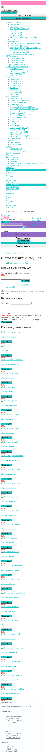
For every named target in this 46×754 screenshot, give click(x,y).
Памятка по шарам (13, 720)
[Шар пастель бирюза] (10, 579)
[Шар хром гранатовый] (11, 401)
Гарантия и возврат (13, 718)
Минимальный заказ (14, 716)
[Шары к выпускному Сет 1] (17, 263)
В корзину (25, 281)
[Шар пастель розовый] (10, 469)
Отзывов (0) (10, 287)
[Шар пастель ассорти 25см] (12, 689)
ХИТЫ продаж (12, 736)
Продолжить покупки (9, 10)
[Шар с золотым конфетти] (12, 360)
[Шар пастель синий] (10, 552)
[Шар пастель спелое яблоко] (13, 593)
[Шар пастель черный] (10, 524)
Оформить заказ (23, 240)
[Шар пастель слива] (9, 620)
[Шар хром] (6, 346)
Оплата (9, 203)
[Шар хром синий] (9, 387)
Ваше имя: (5, 303)
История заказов (12, 189)
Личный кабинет (12, 187)
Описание (25, 285)
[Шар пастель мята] (9, 538)
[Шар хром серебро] (9, 428)
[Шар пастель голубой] (10, 483)
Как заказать (11, 205)
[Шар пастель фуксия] (10, 607)
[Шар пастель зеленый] (10, 634)
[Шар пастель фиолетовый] (12, 565)
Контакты (10, 207)
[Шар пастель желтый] (10, 662)
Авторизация (37, 224)
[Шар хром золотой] (9, 414)
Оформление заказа (9, 13)
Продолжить (6, 322)
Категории (5, 222)
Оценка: (4, 320)
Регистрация (37, 222)
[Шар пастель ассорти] (10, 332)
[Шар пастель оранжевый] (12, 648)
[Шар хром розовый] (9, 373)
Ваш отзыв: (5, 313)
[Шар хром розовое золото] (12, 456)
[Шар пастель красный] (11, 511)
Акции (8, 731)
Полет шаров (11, 722)
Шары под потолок (13, 733)
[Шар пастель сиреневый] (11, 675)
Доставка (9, 201)
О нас (8, 199)
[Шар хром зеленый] (9, 442)
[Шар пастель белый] (10, 497)
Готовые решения (13, 738)
